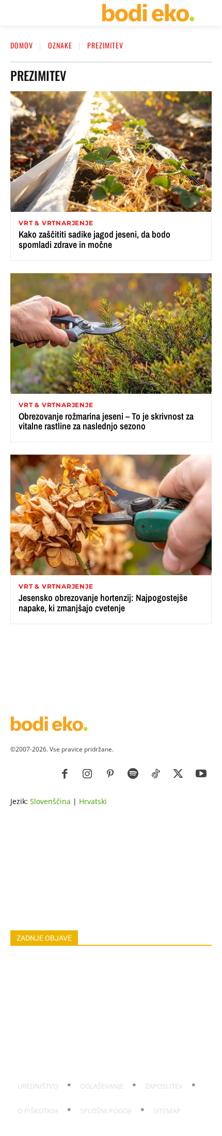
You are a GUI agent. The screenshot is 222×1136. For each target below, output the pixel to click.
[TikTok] (155, 774)
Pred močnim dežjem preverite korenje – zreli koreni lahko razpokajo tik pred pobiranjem (101, 1058)
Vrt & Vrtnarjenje (56, 223)
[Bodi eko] (148, 13)
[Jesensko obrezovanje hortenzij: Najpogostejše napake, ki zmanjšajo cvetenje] (111, 515)
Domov (21, 45)
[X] (178, 774)
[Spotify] (133, 774)
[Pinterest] (110, 774)
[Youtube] (201, 774)
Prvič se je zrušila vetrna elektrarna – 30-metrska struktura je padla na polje (94, 1035)
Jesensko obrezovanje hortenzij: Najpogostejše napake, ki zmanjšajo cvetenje (103, 602)
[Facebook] (64, 774)
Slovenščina (50, 801)
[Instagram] (87, 774)
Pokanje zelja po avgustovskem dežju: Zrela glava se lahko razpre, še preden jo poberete (110, 990)
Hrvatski (93, 801)
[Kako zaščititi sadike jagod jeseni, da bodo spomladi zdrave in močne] (111, 151)
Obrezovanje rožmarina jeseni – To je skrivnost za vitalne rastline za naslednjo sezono (106, 421)
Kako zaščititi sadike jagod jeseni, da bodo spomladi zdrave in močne (94, 239)
